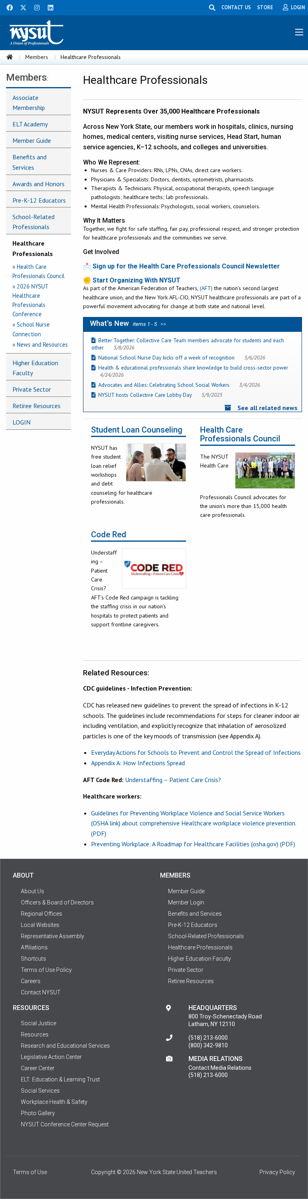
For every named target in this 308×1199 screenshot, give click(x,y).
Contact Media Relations (219, 1068)
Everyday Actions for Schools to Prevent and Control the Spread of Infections (196, 752)
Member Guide (31, 140)
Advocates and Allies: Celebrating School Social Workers (163, 384)
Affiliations (34, 947)
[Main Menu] (299, 32)
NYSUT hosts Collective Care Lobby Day (145, 394)
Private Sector (31, 389)
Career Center (38, 1068)
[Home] (9, 57)
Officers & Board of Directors (57, 902)
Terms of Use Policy (46, 970)
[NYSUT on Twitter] (20, 7)
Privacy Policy (277, 1172)
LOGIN (21, 422)
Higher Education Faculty (35, 368)
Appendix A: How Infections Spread (138, 763)
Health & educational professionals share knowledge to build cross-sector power (193, 367)
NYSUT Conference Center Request (65, 1124)
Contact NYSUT (41, 992)
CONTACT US (236, 7)
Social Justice (38, 1023)
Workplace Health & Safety (54, 1102)
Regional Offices (41, 913)
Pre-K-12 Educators (39, 200)
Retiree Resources (36, 406)
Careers (31, 981)
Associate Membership (28, 102)
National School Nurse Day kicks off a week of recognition (166, 357)
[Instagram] (34, 7)
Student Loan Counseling (136, 430)
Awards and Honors (38, 184)
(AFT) (206, 288)
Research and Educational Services (65, 1046)
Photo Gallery (38, 1113)
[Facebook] (7, 7)
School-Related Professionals (33, 222)
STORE (265, 7)
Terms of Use (30, 1172)
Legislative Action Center (51, 1057)
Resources (35, 1034)
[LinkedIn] (48, 7)
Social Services (40, 1090)
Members (36, 57)
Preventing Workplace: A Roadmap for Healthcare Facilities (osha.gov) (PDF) (193, 844)
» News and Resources (40, 344)
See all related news (267, 408)
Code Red (108, 534)
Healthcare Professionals (32, 248)
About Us (32, 891)
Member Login (186, 902)
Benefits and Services (29, 162)
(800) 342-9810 (208, 1045)
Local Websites (40, 925)
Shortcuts (33, 958)
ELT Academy (30, 124)
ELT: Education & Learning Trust (60, 1079)
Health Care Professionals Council (240, 434)
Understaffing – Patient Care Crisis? (173, 780)
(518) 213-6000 (208, 1037)
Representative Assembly (52, 936)
